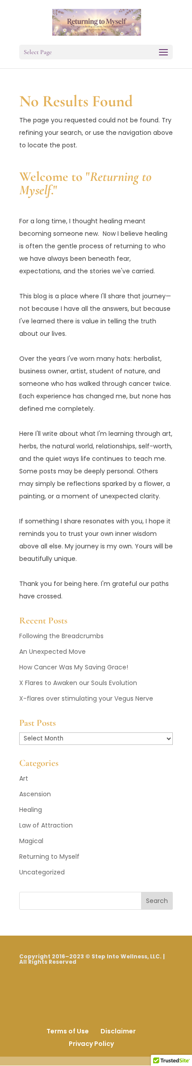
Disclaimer (118, 1031)
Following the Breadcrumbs (61, 635)
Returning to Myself (49, 856)
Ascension (35, 794)
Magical (31, 840)
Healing (30, 809)
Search (157, 900)
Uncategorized (42, 872)
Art (23, 778)
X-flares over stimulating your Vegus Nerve (86, 698)
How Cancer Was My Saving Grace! (73, 667)
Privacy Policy (91, 1043)
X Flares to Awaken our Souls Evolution (78, 682)
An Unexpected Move (52, 651)
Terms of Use (67, 1031)
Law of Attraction (46, 825)
